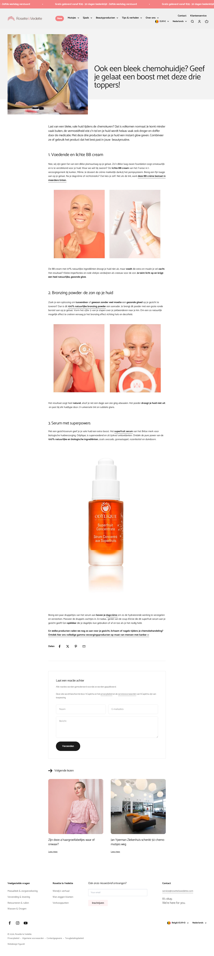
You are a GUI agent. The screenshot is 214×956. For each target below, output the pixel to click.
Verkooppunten (61, 903)
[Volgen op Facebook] (10, 923)
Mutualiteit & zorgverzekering (23, 891)
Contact (182, 16)
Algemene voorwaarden (33, 938)
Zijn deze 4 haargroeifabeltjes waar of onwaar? (71, 842)
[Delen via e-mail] (84, 646)
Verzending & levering (19, 897)
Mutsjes (72, 18)
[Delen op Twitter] (68, 646)
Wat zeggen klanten (63, 897)
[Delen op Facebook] (59, 646)
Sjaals (86, 18)
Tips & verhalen (130, 18)
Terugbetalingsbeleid (74, 938)
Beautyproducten (105, 18)
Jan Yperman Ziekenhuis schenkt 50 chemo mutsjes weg (137, 842)
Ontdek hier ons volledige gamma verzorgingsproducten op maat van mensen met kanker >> (98, 635)
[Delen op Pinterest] (76, 646)
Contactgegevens (54, 938)
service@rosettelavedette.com (177, 891)
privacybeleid (106, 694)
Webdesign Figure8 (16, 944)
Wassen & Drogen (17, 909)
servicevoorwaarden (127, 694)
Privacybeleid (13, 938)
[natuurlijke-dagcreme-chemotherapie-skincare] (117, 615)
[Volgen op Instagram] (18, 923)
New (59, 18)
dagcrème (111, 615)
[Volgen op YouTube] (25, 923)
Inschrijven (98, 903)
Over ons (151, 18)
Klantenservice (198, 16)
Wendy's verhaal (61, 891)
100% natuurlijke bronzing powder (87, 306)
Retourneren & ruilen (18, 903)
